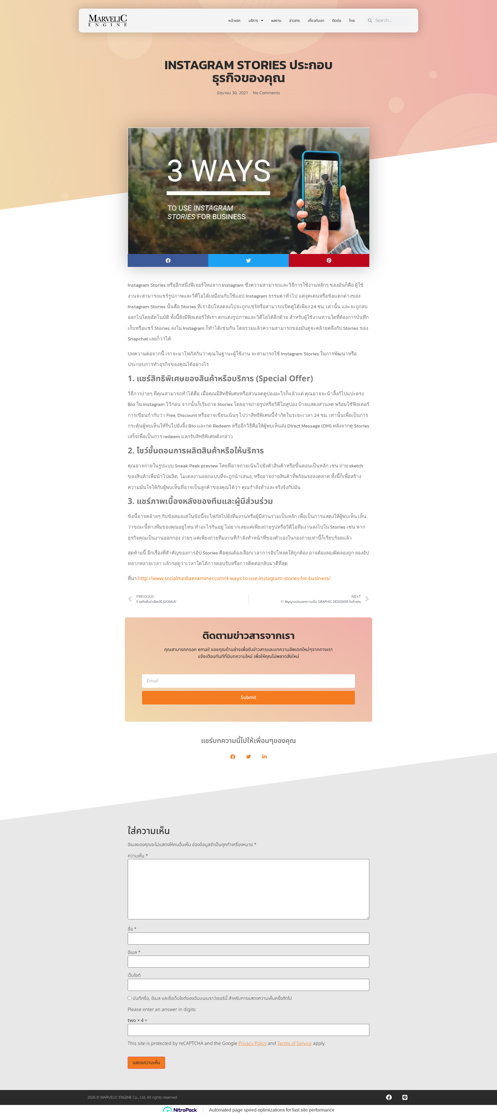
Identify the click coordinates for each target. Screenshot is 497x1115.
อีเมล (134, 952)
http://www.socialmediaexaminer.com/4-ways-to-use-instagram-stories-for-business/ (234, 578)
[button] (168, 260)
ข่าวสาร (294, 21)
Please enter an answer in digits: (162, 1009)
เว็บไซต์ (134, 975)
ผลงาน (276, 21)
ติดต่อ (336, 21)
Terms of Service (294, 1043)
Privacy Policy (252, 1043)
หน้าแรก (234, 21)
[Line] (405, 1097)
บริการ (253, 21)
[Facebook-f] (388, 1097)
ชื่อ (132, 929)
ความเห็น (138, 856)
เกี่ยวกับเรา (316, 21)
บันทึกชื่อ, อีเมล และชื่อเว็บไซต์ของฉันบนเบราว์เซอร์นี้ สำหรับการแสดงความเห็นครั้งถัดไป (212, 998)
